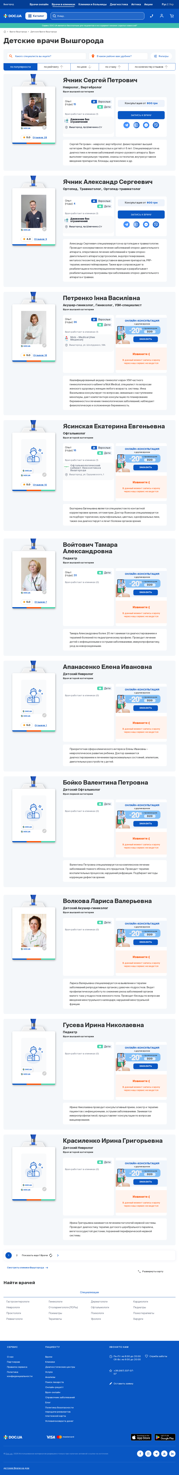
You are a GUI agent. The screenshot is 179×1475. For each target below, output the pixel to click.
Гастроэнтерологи (17, 1301)
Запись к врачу (141, 115)
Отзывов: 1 (41, 725)
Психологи (97, 1313)
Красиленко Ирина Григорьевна (113, 1141)
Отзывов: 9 (40, 239)
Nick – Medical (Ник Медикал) (82, 338)
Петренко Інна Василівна (101, 298)
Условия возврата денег (59, 1421)
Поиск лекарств (54, 1382)
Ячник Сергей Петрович (100, 81)
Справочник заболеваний (60, 1397)
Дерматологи (99, 1301)
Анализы (50, 1377)
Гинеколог (104, 305)
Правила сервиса (17, 1367)
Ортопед (70, 189)
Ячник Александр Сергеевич (108, 182)
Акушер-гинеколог (78, 305)
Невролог (71, 87)
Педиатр (70, 558)
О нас (10, 1356)
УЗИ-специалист (128, 305)
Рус (164, 4)
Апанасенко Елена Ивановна (107, 667)
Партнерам (13, 1362)
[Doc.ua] (12, 16)
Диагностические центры (60, 1367)
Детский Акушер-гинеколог (85, 908)
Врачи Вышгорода (17, 32)
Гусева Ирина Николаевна (103, 1025)
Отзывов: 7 (40, 602)
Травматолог (90, 189)
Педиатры (139, 1307)
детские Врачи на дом (16, 1468)
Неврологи (13, 1307)
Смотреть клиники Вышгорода (25, 1268)
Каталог (38, 15)
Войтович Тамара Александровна (90, 548)
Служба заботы (158, 1356)
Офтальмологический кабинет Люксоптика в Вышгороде (85, 468)
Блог (48, 1402)
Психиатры (55, 1313)
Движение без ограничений (79, 120)
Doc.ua (9, 1454)
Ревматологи (14, 1319)
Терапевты (55, 1319)
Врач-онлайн (52, 1392)
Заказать (145, 339)
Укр (171, 4)
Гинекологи (55, 1301)
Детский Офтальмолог (81, 789)
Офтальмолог (74, 433)
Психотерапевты (143, 1313)
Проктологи (13, 1313)
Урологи (96, 1319)
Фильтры (164, 56)
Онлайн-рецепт (54, 1387)
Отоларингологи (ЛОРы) (63, 1307)
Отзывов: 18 (40, 355)
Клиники (50, 1362)
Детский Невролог (78, 674)
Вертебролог (91, 87)
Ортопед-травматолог (122, 189)
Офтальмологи (100, 1307)
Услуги (49, 1372)
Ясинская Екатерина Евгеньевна (114, 427)
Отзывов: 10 (40, 485)
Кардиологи (140, 1301)
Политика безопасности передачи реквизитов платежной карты (59, 1411)
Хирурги (138, 1319)
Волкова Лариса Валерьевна (107, 901)
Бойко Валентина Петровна (105, 783)
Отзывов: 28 (40, 137)
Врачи (48, 1356)
